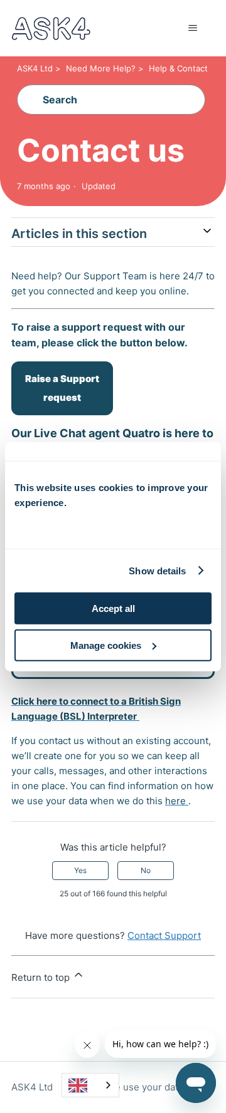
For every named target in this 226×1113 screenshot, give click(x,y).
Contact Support (164, 935)
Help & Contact (178, 68)
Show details (157, 570)
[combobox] (90, 1085)
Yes (80, 870)
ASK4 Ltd (35, 68)
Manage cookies (105, 645)
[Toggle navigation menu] (192, 28)
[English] (90, 1085)
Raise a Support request (62, 388)
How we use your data (134, 1087)
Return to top (41, 977)
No (146, 870)
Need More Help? (101, 68)
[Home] (50, 28)
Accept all (113, 608)
